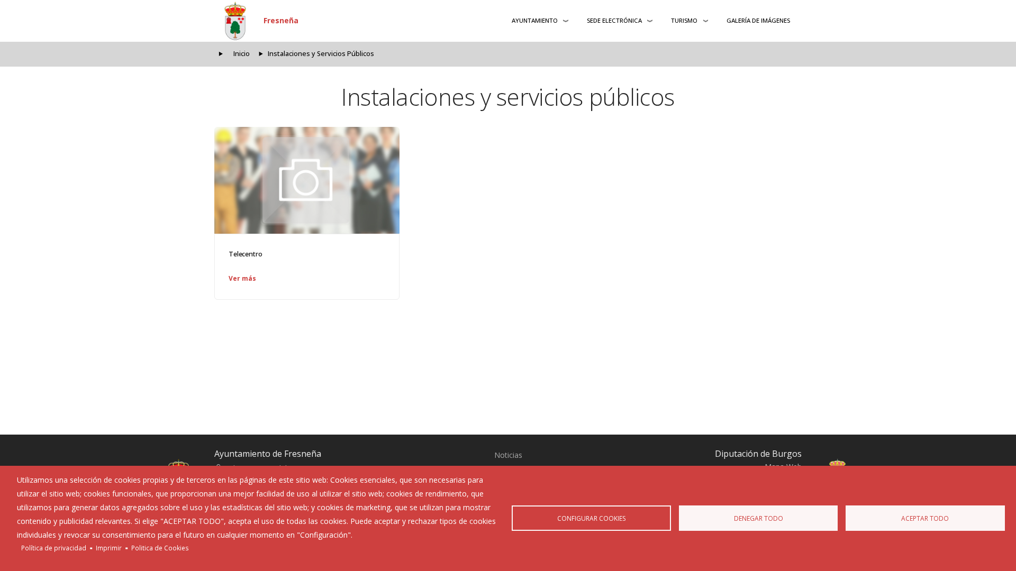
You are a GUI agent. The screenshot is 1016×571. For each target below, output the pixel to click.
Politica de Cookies (160, 548)
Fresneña (281, 20)
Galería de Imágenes (758, 20)
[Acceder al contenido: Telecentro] (307, 180)
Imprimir (109, 548)
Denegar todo (758, 518)
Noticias (508, 455)
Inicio (241, 53)
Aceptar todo (925, 518)
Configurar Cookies (591, 518)
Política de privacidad (53, 548)
